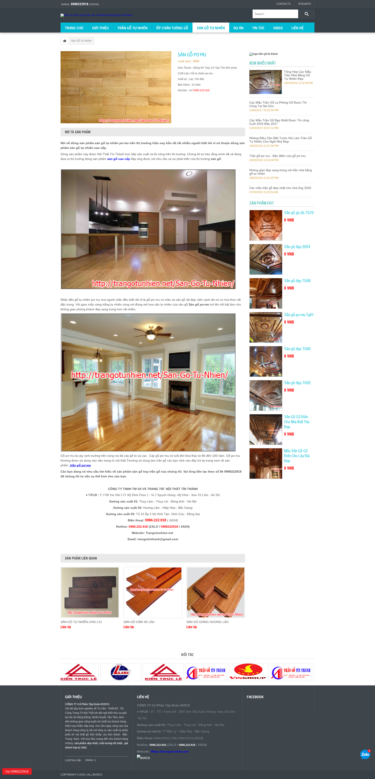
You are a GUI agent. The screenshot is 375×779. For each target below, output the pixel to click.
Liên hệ (297, 27)
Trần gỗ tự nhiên (132, 27)
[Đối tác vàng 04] (203, 680)
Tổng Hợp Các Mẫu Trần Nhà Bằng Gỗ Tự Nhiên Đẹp (297, 75)
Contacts (283, 3)
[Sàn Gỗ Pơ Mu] (116, 87)
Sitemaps (304, 3)
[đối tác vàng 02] (118, 680)
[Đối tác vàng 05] (160, 680)
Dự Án (238, 27)
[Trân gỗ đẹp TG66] (265, 361)
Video (278, 27)
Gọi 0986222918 (16, 771)
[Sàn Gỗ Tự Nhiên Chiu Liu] (90, 592)
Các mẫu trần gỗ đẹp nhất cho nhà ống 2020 (280, 188)
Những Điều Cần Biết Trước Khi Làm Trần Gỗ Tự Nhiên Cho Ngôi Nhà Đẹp (280, 139)
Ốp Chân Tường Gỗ (172, 27)
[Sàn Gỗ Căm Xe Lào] (152, 592)
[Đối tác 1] (75, 680)
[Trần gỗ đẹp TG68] (265, 293)
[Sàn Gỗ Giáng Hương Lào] (215, 592)
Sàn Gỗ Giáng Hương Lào (207, 622)
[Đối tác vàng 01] (288, 680)
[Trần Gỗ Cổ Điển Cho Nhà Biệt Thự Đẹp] (265, 429)
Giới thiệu (100, 27)
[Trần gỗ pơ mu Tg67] (265, 327)
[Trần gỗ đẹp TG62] (265, 395)
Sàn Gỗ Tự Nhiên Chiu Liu (81, 622)
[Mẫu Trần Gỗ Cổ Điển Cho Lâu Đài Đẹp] (265, 463)
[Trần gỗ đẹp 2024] (265, 259)
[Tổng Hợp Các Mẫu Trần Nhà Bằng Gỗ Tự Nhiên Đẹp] (265, 93)
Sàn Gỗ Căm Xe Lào (139, 622)
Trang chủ (74, 27)
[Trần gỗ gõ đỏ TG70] (265, 225)
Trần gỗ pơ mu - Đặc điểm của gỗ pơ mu (277, 156)
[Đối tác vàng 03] (245, 680)
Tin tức (258, 27)
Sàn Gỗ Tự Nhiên (211, 27)
